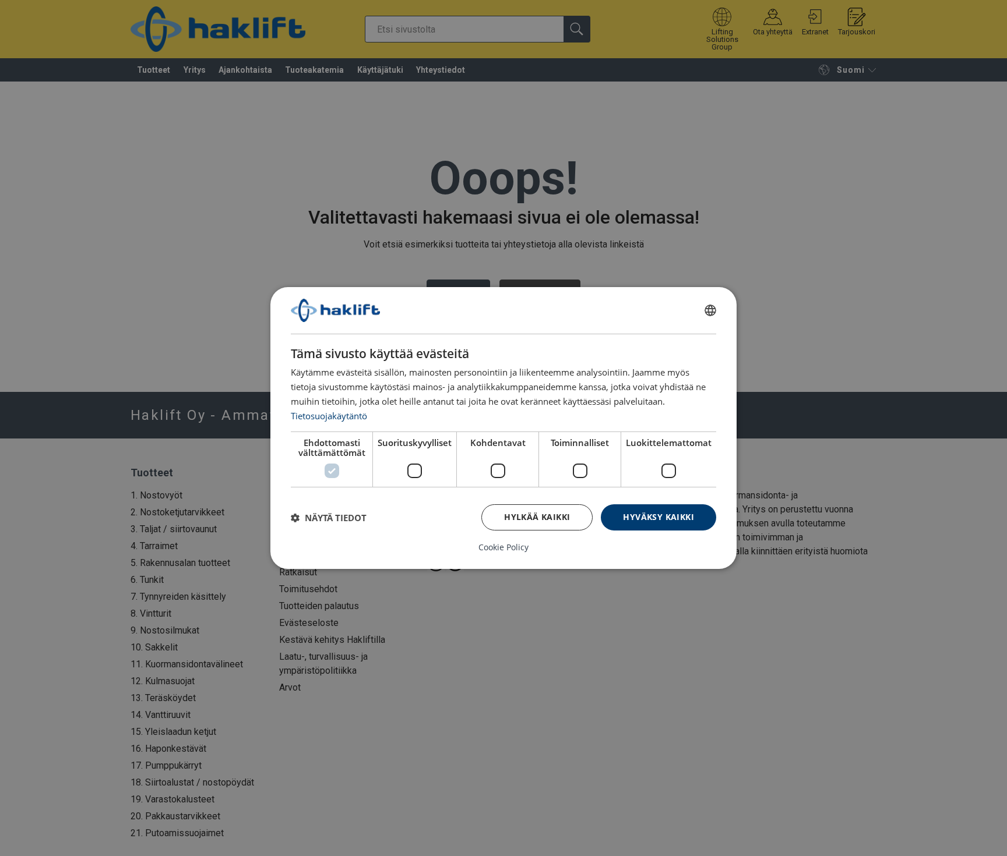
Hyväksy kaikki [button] (658, 516)
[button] (329, 517)
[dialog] (503, 428)
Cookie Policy (503, 547)
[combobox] (710, 310)
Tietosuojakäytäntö (329, 415)
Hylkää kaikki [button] (537, 516)
